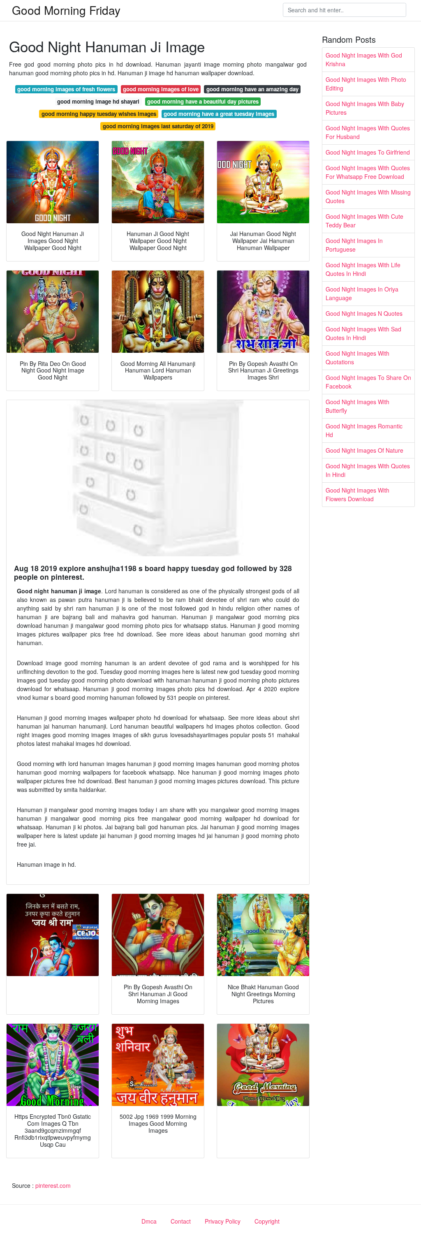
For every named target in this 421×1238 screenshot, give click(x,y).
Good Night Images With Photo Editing (366, 83)
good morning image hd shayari (98, 101)
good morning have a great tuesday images (219, 114)
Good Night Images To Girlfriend (368, 152)
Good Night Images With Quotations (357, 357)
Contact (181, 1221)
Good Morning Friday (66, 10)
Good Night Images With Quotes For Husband (368, 132)
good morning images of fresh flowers (66, 89)
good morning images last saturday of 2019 (158, 126)
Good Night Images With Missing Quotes (368, 196)
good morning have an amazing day (252, 89)
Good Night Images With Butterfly (357, 406)
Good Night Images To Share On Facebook (368, 381)
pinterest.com (53, 1185)
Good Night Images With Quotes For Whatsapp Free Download (368, 172)
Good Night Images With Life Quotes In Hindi (363, 269)
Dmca (149, 1221)
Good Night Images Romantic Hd (364, 430)
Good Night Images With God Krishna (364, 59)
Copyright (267, 1221)
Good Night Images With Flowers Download (357, 494)
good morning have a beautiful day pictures (203, 101)
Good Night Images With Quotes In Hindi (368, 470)
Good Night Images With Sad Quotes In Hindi (363, 333)
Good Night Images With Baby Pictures (365, 108)
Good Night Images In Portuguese (354, 244)
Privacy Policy (223, 1221)
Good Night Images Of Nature (364, 450)
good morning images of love (161, 89)
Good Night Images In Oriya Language (362, 293)
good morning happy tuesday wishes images (99, 114)
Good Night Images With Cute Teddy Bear (364, 220)
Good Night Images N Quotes (364, 313)
